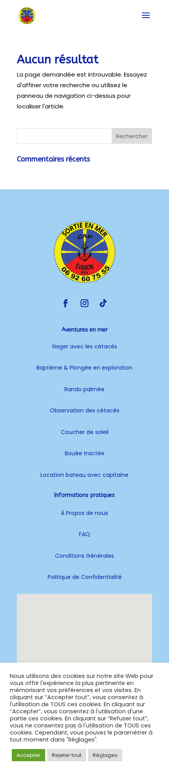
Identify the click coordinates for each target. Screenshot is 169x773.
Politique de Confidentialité (85, 577)
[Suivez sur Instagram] (84, 303)
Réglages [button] (105, 755)
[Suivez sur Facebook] (65, 303)
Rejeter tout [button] (66, 755)
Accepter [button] (28, 755)
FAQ (84, 534)
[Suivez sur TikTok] (103, 303)
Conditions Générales (84, 556)
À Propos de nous (84, 513)
